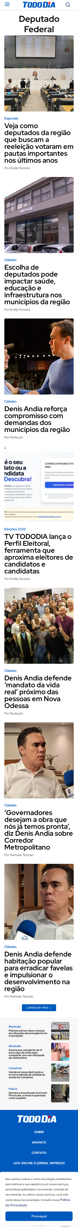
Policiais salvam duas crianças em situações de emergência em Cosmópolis (28, 1033)
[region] (39, 1202)
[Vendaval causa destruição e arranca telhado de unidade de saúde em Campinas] (60, 1072)
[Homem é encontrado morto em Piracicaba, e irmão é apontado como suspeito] (60, 1093)
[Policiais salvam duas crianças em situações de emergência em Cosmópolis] (60, 1031)
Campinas (15, 1068)
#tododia (15, 1026)
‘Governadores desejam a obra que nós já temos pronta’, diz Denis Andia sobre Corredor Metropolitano (38, 830)
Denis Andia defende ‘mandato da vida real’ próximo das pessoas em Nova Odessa (38, 691)
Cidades (10, 260)
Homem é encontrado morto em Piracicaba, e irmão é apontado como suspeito (28, 1095)
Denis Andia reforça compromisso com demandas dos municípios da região (37, 419)
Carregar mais (37, 1007)
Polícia (13, 1088)
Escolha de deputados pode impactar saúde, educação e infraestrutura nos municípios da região (37, 284)
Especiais (11, 118)
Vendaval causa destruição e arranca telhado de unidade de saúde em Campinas (27, 1074)
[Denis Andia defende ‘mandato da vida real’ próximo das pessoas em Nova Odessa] (39, 626)
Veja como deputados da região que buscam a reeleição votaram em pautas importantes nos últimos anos (39, 143)
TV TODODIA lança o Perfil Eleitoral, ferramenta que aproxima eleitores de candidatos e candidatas (38, 554)
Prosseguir (39, 1216)
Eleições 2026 (15, 529)
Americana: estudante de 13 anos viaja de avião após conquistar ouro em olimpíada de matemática (26, 1054)
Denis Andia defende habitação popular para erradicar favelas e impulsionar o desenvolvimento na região (38, 971)
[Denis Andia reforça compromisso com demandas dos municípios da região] (39, 356)
